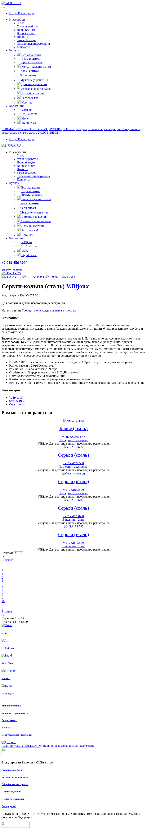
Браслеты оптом (31, 62)
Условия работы (27, 26)
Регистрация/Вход (12, 769)
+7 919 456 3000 (15, 263)
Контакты (23, 47)
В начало (7, 560)
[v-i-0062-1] (53, 276)
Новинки (27, 102)
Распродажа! (29, 98)
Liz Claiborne (29, 114)
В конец (7, 611)
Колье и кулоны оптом (36, 66)
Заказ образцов (26, 40)
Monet (25, 118)
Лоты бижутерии (32, 93)
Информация (17, 19)
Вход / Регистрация (21, 13)
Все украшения (31, 55)
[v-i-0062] (68, 276)
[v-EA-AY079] (11, 276)
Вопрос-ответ (26, 33)
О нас (20, 23)
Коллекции (16, 106)
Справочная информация (33, 43)
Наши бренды (26, 29)
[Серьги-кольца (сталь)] (11, 273)
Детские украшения (34, 84)
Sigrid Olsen (29, 122)
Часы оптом (28, 75)
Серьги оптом (30, 58)
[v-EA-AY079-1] (33, 276)
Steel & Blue (17, 401)
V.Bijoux (26, 109)
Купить (14, 50)
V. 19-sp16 (15, 397)
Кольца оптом (29, 70)
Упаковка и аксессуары (36, 88)
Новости (22, 36)
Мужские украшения (34, 80)
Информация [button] (17, 152)
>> (3, 614)
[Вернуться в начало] (11, 3)
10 (3, 601)
